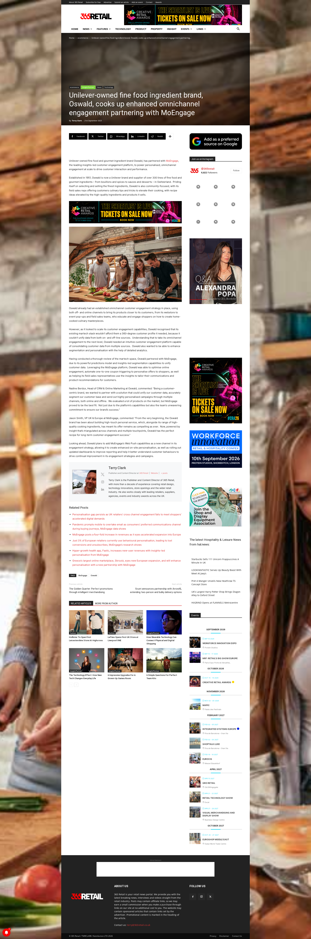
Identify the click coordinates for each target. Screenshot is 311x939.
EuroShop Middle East (215, 839)
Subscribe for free (93, 2)
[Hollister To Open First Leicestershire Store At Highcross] (86, 622)
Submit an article (122, 2)
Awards (159, 2)
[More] (170, 136)
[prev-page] (71, 685)
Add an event (137, 2)
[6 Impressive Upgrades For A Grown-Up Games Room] (125, 660)
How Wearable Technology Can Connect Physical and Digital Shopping (161, 640)
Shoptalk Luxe (211, 744)
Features (102, 28)
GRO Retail (208, 783)
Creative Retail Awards (216, 682)
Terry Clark (77, 120)
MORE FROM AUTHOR (106, 603)
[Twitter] (210, 897)
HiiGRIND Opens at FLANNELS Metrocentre (214, 602)
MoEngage (172, 160)
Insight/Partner (88, 87)
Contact (149, 2)
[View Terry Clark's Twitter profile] (102, 474)
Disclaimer (224, 936)
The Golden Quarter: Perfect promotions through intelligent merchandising (91, 590)
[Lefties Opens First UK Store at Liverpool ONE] (125, 622)
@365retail (207, 168)
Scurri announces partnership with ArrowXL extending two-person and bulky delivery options (156, 590)
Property (156, 28)
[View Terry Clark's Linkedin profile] (102, 489)
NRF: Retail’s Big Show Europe (220, 658)
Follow (236, 170)
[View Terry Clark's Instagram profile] (102, 482)
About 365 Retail (76, 2)
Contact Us (237, 936)
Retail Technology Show (217, 798)
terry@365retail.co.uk (138, 925)
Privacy (213, 936)
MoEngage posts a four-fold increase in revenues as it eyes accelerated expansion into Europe (126, 534)
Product (140, 28)
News (86, 28)
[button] (238, 29)
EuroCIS (207, 759)
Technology (123, 28)
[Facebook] (193, 897)
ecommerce (83, 37)
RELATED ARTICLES (81, 603)
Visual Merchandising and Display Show (218, 814)
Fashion (73, 633)
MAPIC (206, 705)
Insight (171, 28)
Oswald (94, 575)
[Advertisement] (125, 150)
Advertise (107, 2)
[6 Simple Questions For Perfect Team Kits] (164, 660)
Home (74, 28)
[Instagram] (201, 896)
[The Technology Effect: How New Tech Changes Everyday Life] (86, 660)
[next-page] (76, 685)
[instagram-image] (198, 187)
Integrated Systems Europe (219, 729)
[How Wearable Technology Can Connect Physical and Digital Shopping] (164, 622)
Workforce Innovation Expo (219, 643)
